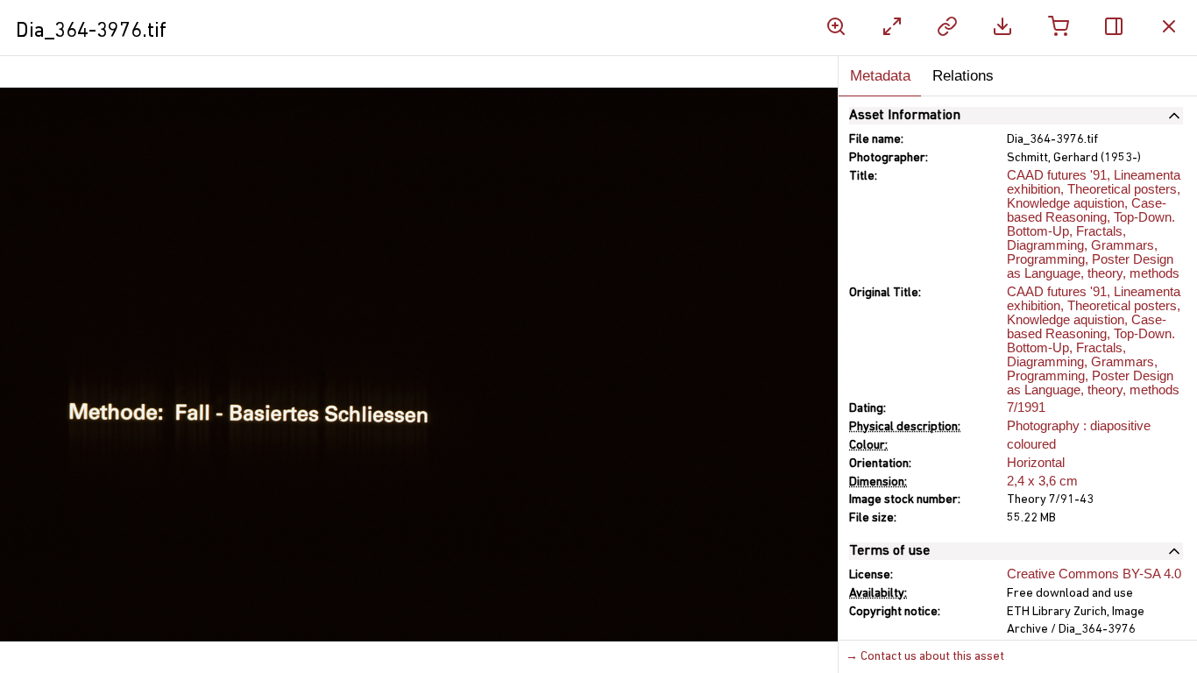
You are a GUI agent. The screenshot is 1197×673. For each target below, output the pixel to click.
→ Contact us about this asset (925, 656)
